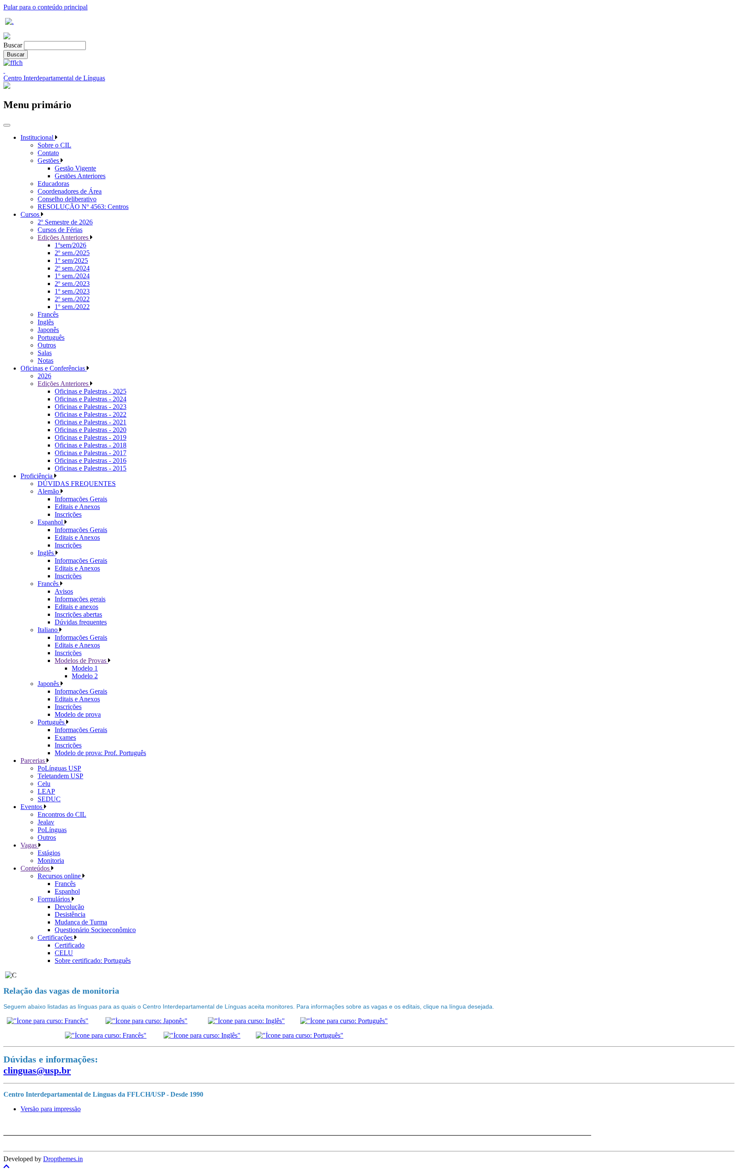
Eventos (32, 806)
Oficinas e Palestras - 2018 (90, 445)
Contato (48, 152)
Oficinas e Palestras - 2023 (90, 406)
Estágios (49, 852)
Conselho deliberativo (67, 199)
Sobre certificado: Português (93, 960)
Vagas (29, 845)
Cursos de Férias (60, 229)
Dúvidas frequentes (81, 622)
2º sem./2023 (72, 283)
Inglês (46, 322)
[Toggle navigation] (6, 125)
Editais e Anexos (77, 506)
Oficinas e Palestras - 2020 (90, 429)
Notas (45, 360)
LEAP (46, 791)
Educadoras (53, 183)
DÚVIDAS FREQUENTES (77, 483)
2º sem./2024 (72, 268)
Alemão (49, 491)
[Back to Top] (369, 1167)
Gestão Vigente (75, 168)
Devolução (69, 906)
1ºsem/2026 (70, 245)
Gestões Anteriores (80, 175)
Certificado (70, 945)
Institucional (37, 137)
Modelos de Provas (81, 660)
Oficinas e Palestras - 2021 (90, 422)
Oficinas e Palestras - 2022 (90, 414)
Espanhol (51, 522)
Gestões (49, 160)
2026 (44, 376)
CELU (64, 952)
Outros (47, 345)
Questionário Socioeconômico (95, 929)
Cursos (30, 214)
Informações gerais (80, 599)
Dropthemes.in (63, 1158)
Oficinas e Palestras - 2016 (90, 460)
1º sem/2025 (71, 260)
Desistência (70, 914)
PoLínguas (52, 829)
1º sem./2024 (72, 276)
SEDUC (49, 799)
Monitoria (51, 860)
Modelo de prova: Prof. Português (100, 752)
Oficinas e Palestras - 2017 (90, 452)
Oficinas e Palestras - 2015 (90, 468)
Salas (45, 352)
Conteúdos (35, 868)
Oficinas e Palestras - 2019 (90, 437)
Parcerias (33, 760)
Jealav (46, 822)
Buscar (12, 45)
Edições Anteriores (64, 237)
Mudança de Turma (81, 922)
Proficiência (37, 476)
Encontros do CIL (62, 814)
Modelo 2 (85, 676)
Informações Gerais (81, 499)
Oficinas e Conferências (53, 368)
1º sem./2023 (72, 291)
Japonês (48, 329)
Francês (48, 314)
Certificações (56, 937)
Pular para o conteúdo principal (45, 7)
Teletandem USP (60, 776)
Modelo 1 (85, 668)
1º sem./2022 (72, 306)
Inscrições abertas (78, 614)
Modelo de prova (78, 714)
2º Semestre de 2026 (65, 222)
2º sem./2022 (72, 299)
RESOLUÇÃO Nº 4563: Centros (83, 206)
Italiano (48, 629)
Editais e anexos (76, 606)
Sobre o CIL (54, 145)
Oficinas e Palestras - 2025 (90, 391)
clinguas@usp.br (37, 1070)
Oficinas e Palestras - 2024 (90, 399)
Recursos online (60, 876)
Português (51, 337)
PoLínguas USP (59, 768)
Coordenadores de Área (70, 191)
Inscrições (68, 514)
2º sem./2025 (72, 252)
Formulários (55, 899)
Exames (65, 737)
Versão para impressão (50, 1108)
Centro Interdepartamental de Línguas (54, 78)
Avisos (64, 591)
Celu (44, 783)
